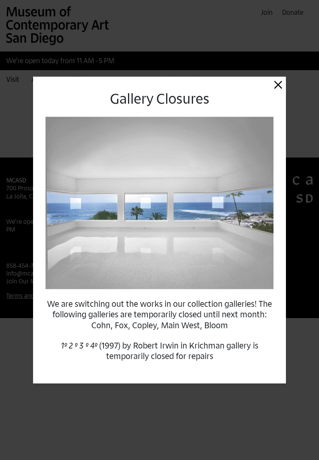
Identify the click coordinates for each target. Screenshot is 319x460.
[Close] (278, 84)
